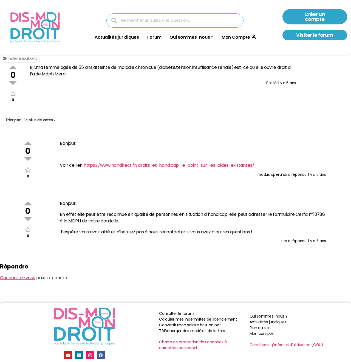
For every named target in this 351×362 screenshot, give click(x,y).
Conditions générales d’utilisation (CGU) (286, 344)
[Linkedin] (79, 355)
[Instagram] (90, 355)
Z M (284, 241)
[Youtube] (68, 355)
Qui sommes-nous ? (191, 37)
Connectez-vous (17, 278)
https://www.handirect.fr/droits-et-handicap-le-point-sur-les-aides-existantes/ (169, 165)
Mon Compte (236, 37)
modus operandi (272, 174)
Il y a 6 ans (287, 83)
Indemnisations (22, 58)
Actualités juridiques (117, 37)
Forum (154, 37)
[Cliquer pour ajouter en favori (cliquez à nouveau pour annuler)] (13, 93)
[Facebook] (101, 355)
